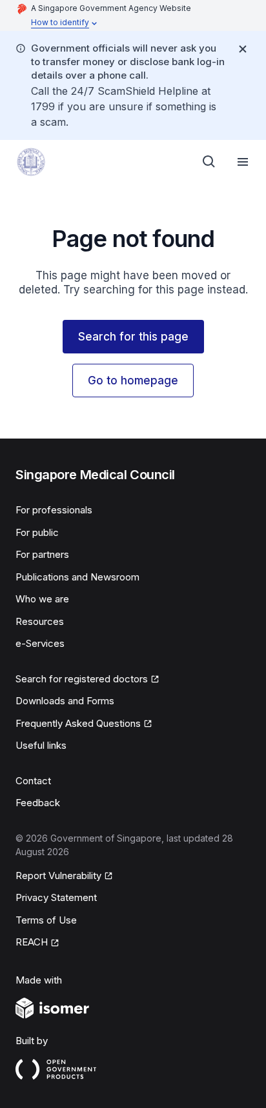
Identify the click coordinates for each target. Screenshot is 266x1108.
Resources (39, 621)
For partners (42, 554)
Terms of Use (46, 920)
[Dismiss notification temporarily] (242, 49)
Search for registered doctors (81, 680)
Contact (33, 781)
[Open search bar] (209, 161)
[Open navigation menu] (242, 161)
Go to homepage (133, 380)
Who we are (42, 599)
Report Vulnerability (58, 876)
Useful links (40, 745)
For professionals (53, 510)
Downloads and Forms (64, 701)
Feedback (37, 802)
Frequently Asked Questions (78, 724)
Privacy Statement (56, 897)
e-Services (40, 643)
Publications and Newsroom (77, 577)
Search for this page (133, 336)
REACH (37, 943)
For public (37, 532)
